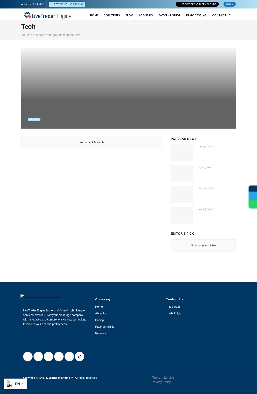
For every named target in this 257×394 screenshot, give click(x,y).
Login (229, 4)
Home (94, 15)
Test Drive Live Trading (68, 4)
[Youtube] (69, 356)
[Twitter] (38, 356)
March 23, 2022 (205, 209)
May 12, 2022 (36, 126)
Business (34, 120)
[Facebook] (28, 356)
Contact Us (38, 4)
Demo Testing (196, 15)
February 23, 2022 (206, 188)
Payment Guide (169, 15)
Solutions (112, 15)
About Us (26, 4)
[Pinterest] (59, 356)
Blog (129, 15)
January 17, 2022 (206, 147)
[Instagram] (48, 356)
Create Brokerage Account (198, 4)
